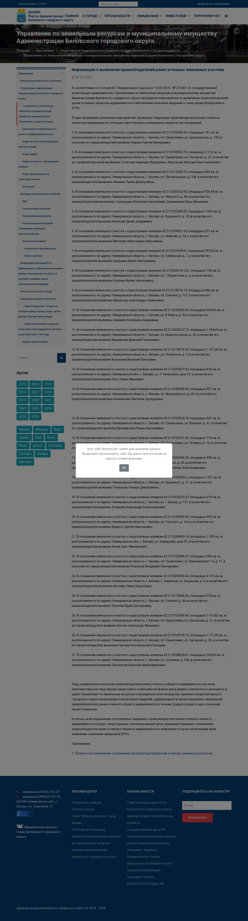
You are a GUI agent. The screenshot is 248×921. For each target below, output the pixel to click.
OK (124, 467)
